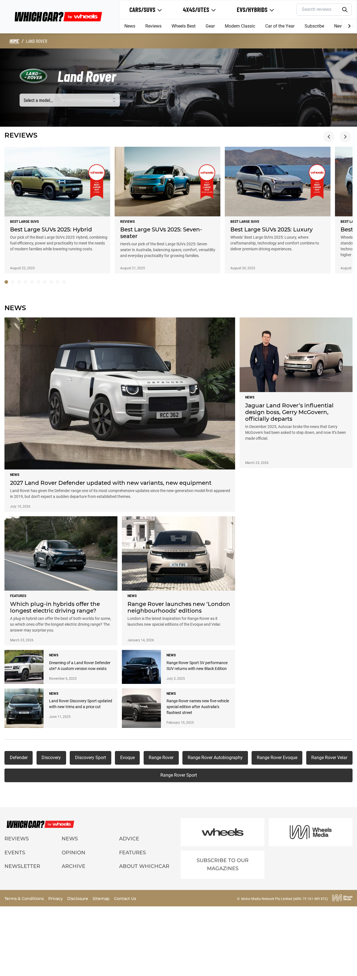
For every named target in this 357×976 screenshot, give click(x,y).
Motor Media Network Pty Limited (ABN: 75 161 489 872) (284, 899)
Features (132, 853)
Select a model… (38, 100)
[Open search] (345, 9)
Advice (129, 839)
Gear (210, 26)
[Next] (349, 26)
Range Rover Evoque (277, 757)
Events (14, 853)
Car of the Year (280, 26)
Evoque (127, 757)
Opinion (73, 853)
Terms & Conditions (24, 898)
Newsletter (22, 866)
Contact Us (125, 898)
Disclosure (78, 898)
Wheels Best (184, 26)
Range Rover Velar (329, 757)
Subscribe (314, 26)
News (129, 26)
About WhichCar (144, 866)
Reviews (153, 26)
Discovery (51, 757)
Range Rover (161, 757)
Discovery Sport (90, 757)
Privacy (56, 898)
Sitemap (102, 898)
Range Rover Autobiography (215, 757)
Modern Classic (240, 26)
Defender (19, 757)
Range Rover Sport (178, 775)
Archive (73, 866)
